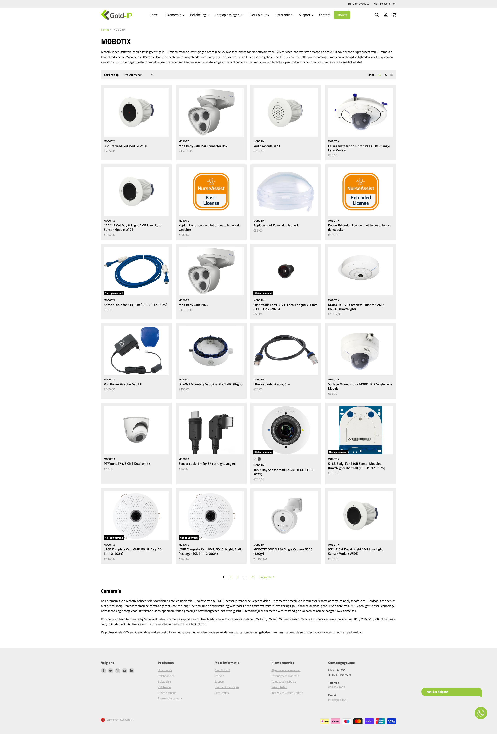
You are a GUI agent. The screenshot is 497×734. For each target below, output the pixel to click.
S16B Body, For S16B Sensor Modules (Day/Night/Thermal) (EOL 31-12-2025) (356, 465)
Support (305, 14)
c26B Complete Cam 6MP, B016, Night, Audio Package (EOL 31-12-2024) (210, 551)
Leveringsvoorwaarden (285, 676)
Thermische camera (170, 698)
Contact (324, 14)
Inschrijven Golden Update (287, 692)
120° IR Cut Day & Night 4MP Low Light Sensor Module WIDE (132, 227)
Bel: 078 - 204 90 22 (358, 3)
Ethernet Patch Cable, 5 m (271, 384)
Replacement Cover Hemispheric (276, 225)
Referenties (283, 14)
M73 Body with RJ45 (193, 304)
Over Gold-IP (257, 14)
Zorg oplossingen (227, 14)
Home (153, 14)
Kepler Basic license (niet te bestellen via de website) (210, 227)
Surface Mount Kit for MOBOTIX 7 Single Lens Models (360, 386)
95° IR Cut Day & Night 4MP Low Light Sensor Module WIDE (355, 551)
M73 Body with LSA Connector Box (203, 146)
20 (253, 577)
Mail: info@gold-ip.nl (385, 3)
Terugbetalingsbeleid (283, 681)
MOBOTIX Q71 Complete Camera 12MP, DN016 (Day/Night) (356, 306)
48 (391, 75)
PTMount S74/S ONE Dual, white (127, 463)
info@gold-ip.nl (337, 699)
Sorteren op (111, 74)
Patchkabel (164, 687)
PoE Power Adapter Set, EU (123, 384)
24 (379, 75)
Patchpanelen (166, 676)
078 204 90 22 (336, 687)
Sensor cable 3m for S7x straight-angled (207, 463)
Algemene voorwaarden (285, 670)
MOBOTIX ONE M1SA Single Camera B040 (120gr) (283, 551)
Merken (219, 676)
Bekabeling (198, 14)
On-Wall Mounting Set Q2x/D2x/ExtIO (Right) (211, 384)
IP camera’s (173, 14)
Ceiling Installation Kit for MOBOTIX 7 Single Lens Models (359, 148)
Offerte (342, 14)
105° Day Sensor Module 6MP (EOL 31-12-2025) (284, 471)
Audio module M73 (266, 146)
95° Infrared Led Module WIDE (126, 146)
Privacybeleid (279, 687)
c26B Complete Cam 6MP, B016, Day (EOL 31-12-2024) (133, 551)
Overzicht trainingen (227, 687)
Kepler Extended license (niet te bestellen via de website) (359, 227)
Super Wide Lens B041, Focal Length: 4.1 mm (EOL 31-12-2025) (285, 306)
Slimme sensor (167, 692)
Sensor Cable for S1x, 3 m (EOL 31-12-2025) (135, 304)
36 (385, 75)
